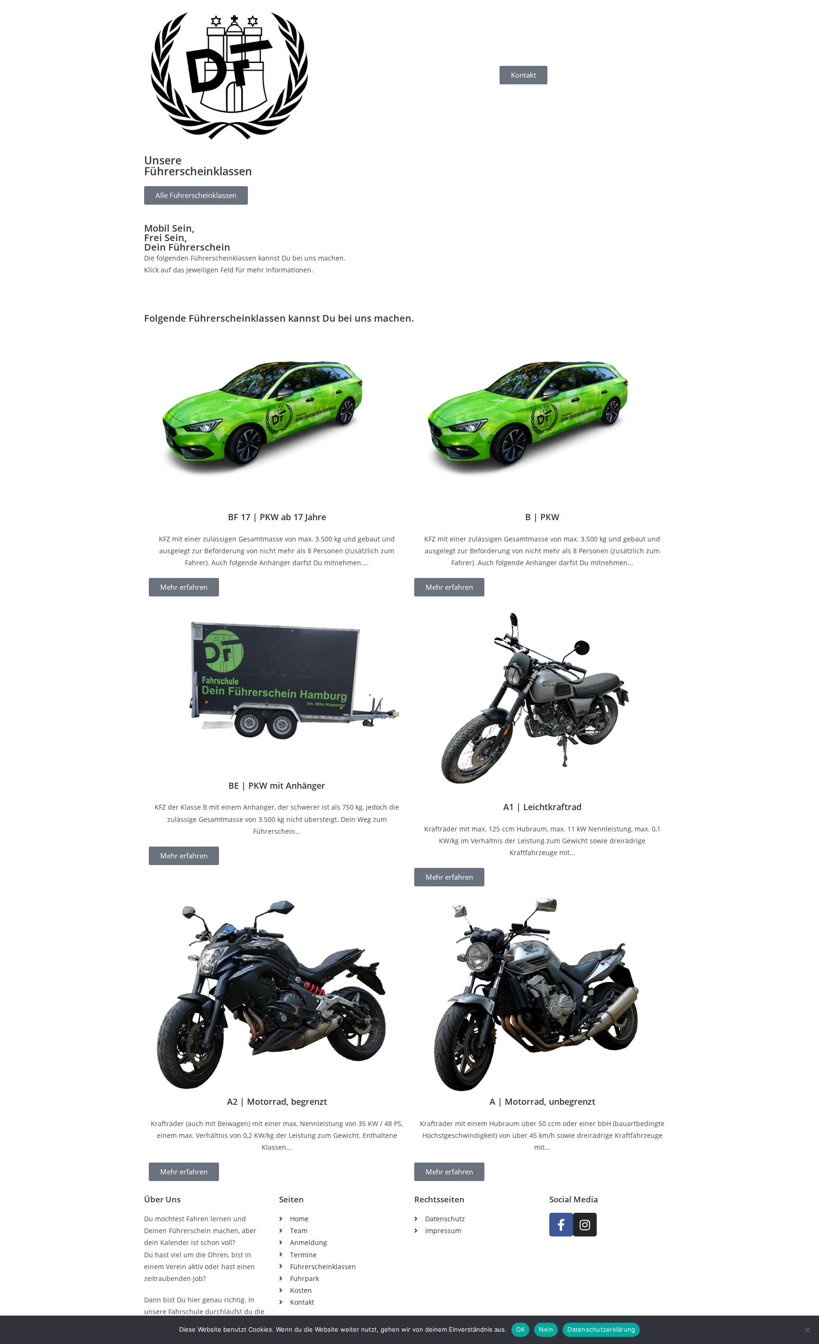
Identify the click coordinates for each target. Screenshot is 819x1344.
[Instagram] (585, 1224)
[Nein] (807, 1330)
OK (520, 1329)
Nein (546, 1329)
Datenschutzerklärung (601, 1329)
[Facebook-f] (561, 1224)
